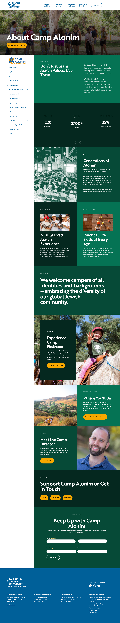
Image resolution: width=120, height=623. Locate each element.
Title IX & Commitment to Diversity (100, 599)
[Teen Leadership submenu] (8, 94)
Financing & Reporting (96, 604)
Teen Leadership (14, 94)
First (48, 545)
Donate (12, 120)
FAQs (10, 134)
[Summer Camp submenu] (8, 85)
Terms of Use (93, 612)
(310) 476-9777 (11, 602)
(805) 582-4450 (39, 602)
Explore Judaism (47, 5)
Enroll (10, 76)
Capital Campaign (14, 103)
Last (79, 545)
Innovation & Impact (83, 5)
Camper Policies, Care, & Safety (19, 107)
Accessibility (93, 602)
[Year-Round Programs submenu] (8, 90)
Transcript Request (95, 608)
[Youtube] (99, 585)
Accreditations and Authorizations (100, 597)
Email (51, 548)
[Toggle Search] (107, 5)
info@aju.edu (11, 605)
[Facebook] (90, 585)
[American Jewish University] (13, 5)
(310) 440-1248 (66, 602)
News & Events (14, 129)
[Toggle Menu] (112, 5)
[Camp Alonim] (18, 60)
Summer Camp (13, 85)
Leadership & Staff (16, 125)
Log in (10, 72)
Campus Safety (94, 606)
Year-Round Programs (16, 89)
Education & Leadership (71, 5)
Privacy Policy (93, 610)
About (10, 111)
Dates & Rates (13, 81)
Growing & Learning (59, 5)
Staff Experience (14, 98)
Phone (79, 548)
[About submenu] (8, 112)
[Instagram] (94, 585)
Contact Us (13, 116)
